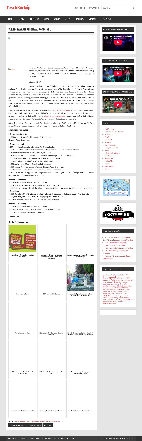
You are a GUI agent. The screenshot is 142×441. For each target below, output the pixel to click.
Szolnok (105, 297)
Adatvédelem (59, 438)
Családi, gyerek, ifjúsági (18, 425)
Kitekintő (80, 19)
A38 (104, 275)
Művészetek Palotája (121, 291)
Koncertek (109, 158)
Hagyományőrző (35, 425)
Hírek (46, 19)
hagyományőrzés (108, 284)
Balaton (108, 275)
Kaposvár (123, 284)
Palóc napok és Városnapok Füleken (119, 248)
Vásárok (92, 19)
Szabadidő (109, 166)
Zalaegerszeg (107, 303)
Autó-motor (106, 19)
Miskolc (106, 289)
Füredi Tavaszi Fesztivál (39, 421)
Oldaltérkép (34, 438)
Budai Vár (125, 274)
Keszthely (114, 286)
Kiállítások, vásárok (112, 153)
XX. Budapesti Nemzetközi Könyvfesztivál (118, 300)
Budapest (109, 277)
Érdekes (108, 142)
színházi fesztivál (108, 299)
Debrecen (115, 280)
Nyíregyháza (107, 293)
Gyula (115, 282)
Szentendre (114, 296)
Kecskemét (107, 286)
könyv (118, 288)
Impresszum (46, 438)
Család (57, 19)
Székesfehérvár (124, 297)
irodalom (116, 284)
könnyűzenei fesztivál (109, 288)
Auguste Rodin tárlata (61, 110)
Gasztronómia (110, 145)
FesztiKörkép (18, 7)
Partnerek (70, 438)
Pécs (113, 293)
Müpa (113, 291)
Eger (122, 280)
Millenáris (124, 287)
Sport (67, 19)
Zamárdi (113, 303)
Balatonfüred (23, 421)
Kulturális (34, 19)
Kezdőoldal (12, 438)
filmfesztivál (128, 280)
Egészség (108, 134)
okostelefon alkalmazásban (55, 116)
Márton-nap (114, 289)
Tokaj (120, 299)
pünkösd (118, 293)
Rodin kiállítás (54, 421)
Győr (120, 282)
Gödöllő (124, 282)
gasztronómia (108, 282)
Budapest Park (123, 277)
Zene (10, 19)
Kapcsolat (23, 438)
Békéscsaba (106, 280)
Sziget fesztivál (123, 296)
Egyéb (107, 137)
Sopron (124, 293)
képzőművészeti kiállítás (124, 286)
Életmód (108, 140)
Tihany (115, 299)
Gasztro (21, 19)
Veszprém (126, 299)
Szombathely (113, 298)
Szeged (106, 295)
